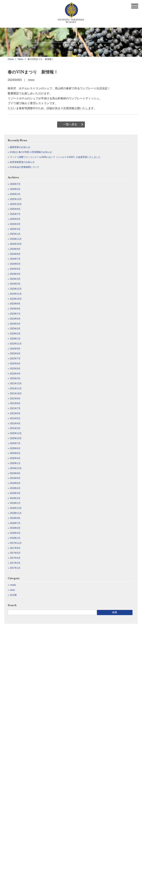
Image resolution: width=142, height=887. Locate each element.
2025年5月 (15, 219)
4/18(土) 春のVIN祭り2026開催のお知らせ (31, 152)
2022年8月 (15, 353)
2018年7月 (15, 523)
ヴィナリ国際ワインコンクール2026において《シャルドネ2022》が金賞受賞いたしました (55, 157)
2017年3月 (15, 563)
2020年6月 (15, 448)
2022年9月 (15, 348)
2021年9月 (15, 398)
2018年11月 (16, 513)
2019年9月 (15, 473)
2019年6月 (15, 483)
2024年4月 (15, 274)
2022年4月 (15, 373)
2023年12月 (16, 288)
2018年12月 (16, 508)
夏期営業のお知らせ (20, 147)
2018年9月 (15, 518)
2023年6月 (15, 318)
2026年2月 (15, 194)
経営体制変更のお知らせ (22, 162)
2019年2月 (15, 498)
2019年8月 (15, 478)
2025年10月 (16, 204)
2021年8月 (15, 403)
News (20, 59)
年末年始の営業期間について (24, 167)
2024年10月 (16, 244)
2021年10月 (16, 393)
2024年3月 (15, 279)
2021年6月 (15, 413)
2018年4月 (15, 528)
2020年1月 (15, 463)
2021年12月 (16, 383)
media (13, 585)
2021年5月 (15, 418)
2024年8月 (15, 254)
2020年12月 (16, 433)
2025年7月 (15, 214)
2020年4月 (15, 458)
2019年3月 (15, 493)
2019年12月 (16, 468)
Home (11, 59)
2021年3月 (15, 428)
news (31, 79)
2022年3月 (15, 378)
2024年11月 (16, 239)
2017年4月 (15, 558)
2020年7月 (15, 443)
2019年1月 (15, 503)
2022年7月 (15, 358)
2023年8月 (15, 308)
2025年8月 (15, 209)
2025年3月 (15, 229)
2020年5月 (15, 453)
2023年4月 (15, 323)
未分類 (13, 595)
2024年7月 (15, 259)
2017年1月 (15, 568)
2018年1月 (15, 538)
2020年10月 (16, 438)
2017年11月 (16, 543)
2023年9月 (15, 303)
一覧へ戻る (70, 124)
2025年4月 (15, 224)
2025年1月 (15, 234)
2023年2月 (15, 333)
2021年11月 (16, 388)
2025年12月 (16, 199)
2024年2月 (15, 283)
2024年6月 (15, 264)
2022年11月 (16, 343)
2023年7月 (15, 313)
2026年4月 (15, 189)
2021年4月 (15, 423)
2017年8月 (15, 548)
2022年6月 (15, 363)
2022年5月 (15, 368)
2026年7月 (15, 184)
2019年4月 (15, 488)
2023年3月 (15, 328)
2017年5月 (15, 553)
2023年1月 (15, 338)
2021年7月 (15, 408)
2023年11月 (16, 293)
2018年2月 (15, 533)
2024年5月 (15, 269)
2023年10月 (16, 299)
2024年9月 (15, 249)
